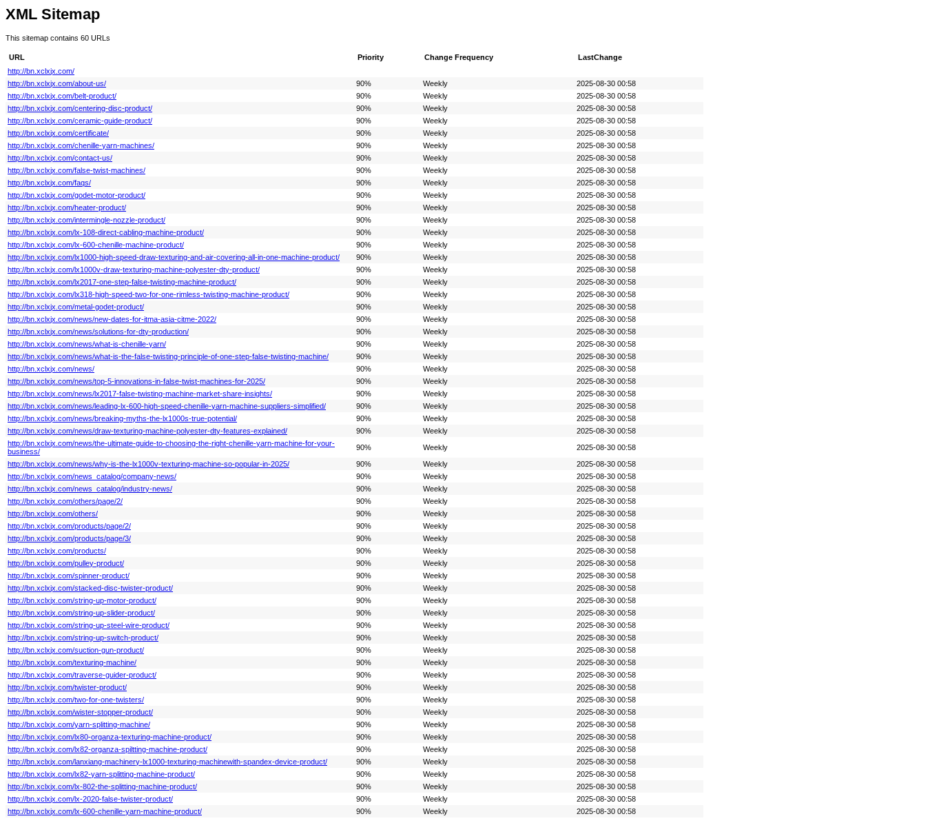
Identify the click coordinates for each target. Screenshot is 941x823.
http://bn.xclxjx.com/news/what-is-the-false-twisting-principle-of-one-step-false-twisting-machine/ (168, 356)
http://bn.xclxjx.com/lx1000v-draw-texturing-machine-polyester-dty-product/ (134, 269)
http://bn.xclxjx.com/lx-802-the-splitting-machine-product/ (102, 786)
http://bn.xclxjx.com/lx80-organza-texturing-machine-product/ (109, 737)
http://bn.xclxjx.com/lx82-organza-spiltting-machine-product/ (107, 749)
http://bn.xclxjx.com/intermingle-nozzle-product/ (86, 220)
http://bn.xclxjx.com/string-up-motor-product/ (82, 600)
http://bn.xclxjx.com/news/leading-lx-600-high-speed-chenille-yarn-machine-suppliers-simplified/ (167, 406)
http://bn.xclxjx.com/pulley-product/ (66, 563)
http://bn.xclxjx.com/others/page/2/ (65, 501)
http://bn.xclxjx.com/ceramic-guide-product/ (80, 120)
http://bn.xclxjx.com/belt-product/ (62, 96)
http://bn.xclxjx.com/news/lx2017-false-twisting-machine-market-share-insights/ (140, 393)
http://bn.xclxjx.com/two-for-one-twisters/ (76, 699)
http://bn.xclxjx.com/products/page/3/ (69, 538)
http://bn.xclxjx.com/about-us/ (57, 83)
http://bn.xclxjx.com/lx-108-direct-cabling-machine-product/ (106, 232)
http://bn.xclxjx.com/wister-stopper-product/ (80, 712)
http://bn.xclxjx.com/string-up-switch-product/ (83, 637)
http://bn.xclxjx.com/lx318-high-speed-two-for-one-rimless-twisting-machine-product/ (148, 294)
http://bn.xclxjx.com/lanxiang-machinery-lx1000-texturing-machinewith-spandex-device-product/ (167, 762)
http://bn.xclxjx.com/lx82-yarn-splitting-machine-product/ (101, 774)
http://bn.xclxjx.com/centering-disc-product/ (80, 108)
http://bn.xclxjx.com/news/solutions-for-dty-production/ (98, 331)
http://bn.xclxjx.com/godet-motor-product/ (76, 195)
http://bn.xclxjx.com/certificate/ (58, 133)
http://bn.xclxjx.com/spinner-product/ (69, 575)
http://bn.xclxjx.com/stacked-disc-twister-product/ (90, 588)
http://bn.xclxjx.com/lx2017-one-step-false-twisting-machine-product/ (122, 282)
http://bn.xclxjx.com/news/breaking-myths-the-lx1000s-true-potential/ (122, 418)
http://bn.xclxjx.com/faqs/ (49, 183)
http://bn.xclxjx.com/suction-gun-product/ (76, 650)
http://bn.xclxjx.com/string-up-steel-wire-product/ (88, 625)
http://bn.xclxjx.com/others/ (53, 513)
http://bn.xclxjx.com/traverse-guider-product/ (82, 675)
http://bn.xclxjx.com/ (41, 71)
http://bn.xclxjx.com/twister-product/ (67, 687)
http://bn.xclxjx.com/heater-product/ (67, 207)
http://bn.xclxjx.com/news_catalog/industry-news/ (90, 489)
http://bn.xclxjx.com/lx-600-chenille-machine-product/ (96, 245)
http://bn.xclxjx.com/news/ (51, 369)
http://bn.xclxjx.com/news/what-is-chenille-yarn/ (87, 344)
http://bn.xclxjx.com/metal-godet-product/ (76, 307)
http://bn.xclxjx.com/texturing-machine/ (72, 662)
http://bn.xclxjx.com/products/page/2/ (69, 526)
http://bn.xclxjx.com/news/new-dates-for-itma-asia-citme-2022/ (112, 319)
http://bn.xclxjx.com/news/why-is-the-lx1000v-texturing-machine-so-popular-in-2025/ (148, 464)
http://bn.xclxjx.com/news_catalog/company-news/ (92, 476)
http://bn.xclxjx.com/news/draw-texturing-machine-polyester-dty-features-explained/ (147, 431)
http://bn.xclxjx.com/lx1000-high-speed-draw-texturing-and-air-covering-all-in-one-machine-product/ (174, 257)
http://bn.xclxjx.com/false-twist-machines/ (76, 170)
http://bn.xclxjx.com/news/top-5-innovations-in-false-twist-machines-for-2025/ (136, 381)
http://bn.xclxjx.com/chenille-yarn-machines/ (81, 145)
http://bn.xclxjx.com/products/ (57, 551)
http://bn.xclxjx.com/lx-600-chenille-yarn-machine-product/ (105, 811)
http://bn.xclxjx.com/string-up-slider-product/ (81, 613)
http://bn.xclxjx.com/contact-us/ (60, 158)
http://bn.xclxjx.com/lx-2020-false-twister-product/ (90, 799)
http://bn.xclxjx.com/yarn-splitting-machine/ (79, 724)
